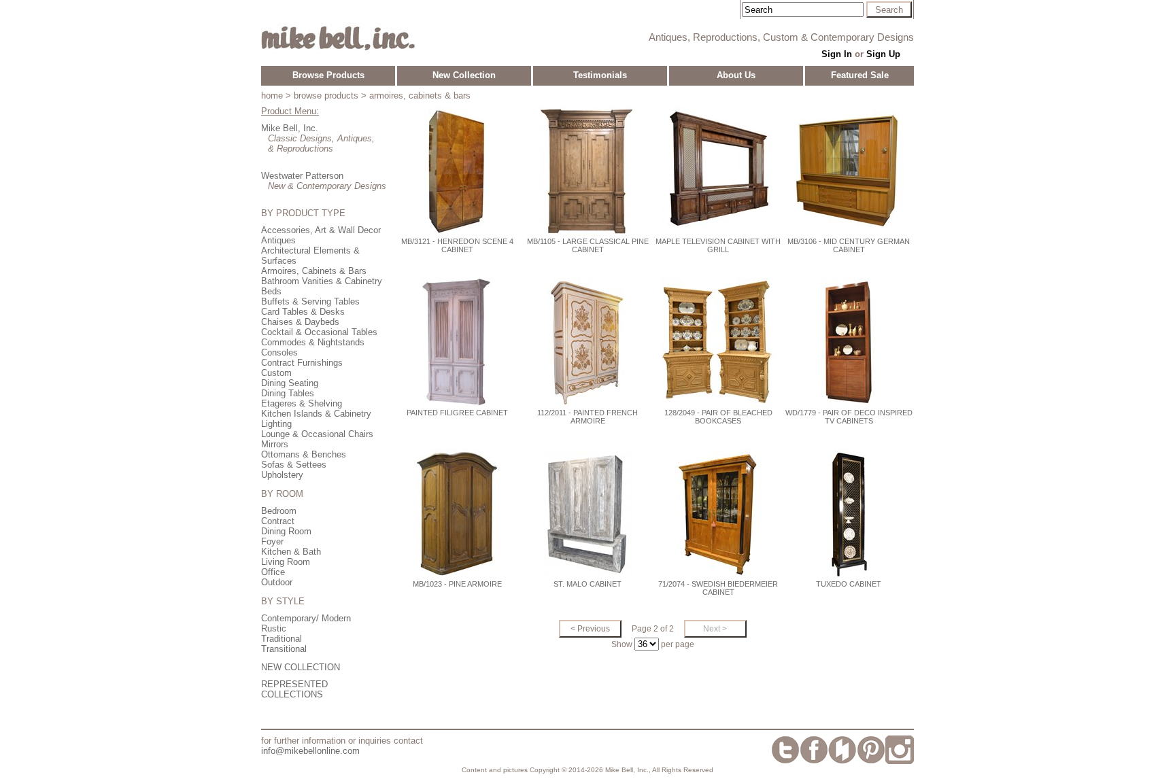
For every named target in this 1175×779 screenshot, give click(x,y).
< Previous (590, 629)
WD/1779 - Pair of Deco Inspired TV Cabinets (849, 417)
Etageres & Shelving (301, 403)
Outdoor (276, 582)
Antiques (278, 240)
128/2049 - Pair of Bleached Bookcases (718, 417)
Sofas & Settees (293, 465)
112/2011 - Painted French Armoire (587, 417)
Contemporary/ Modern (306, 618)
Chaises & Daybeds (300, 322)
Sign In (836, 54)
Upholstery (282, 475)
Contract (277, 521)
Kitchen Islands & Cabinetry (316, 414)
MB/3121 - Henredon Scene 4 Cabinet (457, 245)
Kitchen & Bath (291, 552)
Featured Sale (860, 75)
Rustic (273, 628)
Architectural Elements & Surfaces (310, 255)
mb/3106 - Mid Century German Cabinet (848, 245)
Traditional (281, 639)
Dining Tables (287, 393)
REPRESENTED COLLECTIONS (294, 689)
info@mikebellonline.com (310, 751)
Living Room (285, 562)
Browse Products (328, 75)
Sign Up (883, 54)
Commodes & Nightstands (312, 342)
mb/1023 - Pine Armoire (457, 584)
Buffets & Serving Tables (310, 301)
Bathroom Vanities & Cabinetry (321, 281)
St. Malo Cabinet (587, 584)
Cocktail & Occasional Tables (319, 332)
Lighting (276, 424)
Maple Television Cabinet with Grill (718, 245)
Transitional (284, 649)
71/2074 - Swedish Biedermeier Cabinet (718, 588)
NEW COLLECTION (300, 667)
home (272, 95)
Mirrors (274, 444)
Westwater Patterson (302, 176)
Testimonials (600, 75)
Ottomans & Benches (303, 454)
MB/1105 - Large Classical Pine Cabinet (588, 245)
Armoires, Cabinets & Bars (314, 271)
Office (273, 572)
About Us (736, 75)
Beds (271, 291)
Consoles (279, 352)
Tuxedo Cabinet (848, 584)
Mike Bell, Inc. (289, 128)
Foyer (272, 541)
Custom (276, 373)
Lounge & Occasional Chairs (317, 434)
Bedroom (278, 511)
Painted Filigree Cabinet (457, 413)
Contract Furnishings (302, 363)
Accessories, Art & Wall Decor (321, 230)
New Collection (464, 75)
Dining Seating (289, 383)
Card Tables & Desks (303, 312)
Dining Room (286, 531)
